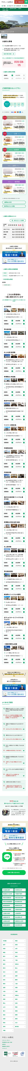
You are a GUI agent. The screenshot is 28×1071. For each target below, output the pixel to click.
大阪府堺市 (18, 913)
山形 (16, 948)
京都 (16, 987)
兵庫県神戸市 (6, 917)
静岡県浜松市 (18, 905)
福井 (16, 972)
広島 (16, 1003)
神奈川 (17, 964)
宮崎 (4, 1026)
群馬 (16, 956)
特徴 (4, 5)
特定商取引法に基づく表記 (7, 1042)
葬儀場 (25, 5)
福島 (4, 952)
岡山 (4, 1003)
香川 (4, 1011)
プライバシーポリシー (6, 1040)
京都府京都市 (18, 909)
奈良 (4, 995)
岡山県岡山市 (18, 917)
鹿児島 (17, 1026)
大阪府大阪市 (6, 913)
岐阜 (4, 979)
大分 (16, 1022)
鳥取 (4, 999)
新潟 (4, 968)
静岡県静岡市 (6, 905)
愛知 (4, 983)
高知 (4, 1015)
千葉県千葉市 (18, 894)
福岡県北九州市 (19, 921)
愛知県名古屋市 (7, 909)
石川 (4, 972)
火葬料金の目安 (8, 202)
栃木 (4, 956)
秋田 (4, 948)
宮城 (16, 944)
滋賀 (4, 987)
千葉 (16, 960)
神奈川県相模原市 (7, 901)
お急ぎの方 (20, 2)
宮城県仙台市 (18, 890)
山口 (4, 1007)
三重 (16, 983)
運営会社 (4, 1044)
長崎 (16, 1018)
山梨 (4, 976)
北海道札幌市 (6, 890)
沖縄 (4, 1030)
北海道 (4, 941)
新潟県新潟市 (18, 901)
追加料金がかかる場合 (9, 206)
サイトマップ (4, 1048)
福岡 (16, 1015)
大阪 (4, 991)
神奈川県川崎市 (19, 897)
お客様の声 (18, 5)
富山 (16, 968)
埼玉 (4, 960)
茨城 (16, 952)
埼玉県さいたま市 (7, 894)
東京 (4, 964)
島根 (16, 999)
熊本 (4, 1022)
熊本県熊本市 (18, 925)
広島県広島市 (6, 921)
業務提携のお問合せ (6, 1046)
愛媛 (16, 1011)
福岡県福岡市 (6, 925)
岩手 (4, 944)
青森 (16, 941)
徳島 (16, 1007)
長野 (16, 976)
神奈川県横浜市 (7, 897)
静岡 (16, 979)
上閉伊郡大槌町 (7, 284)
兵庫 (16, 991)
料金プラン (11, 5)
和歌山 (17, 995)
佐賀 (4, 1018)
